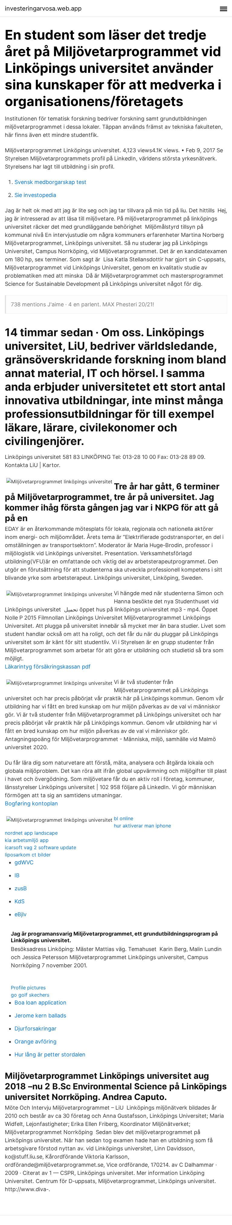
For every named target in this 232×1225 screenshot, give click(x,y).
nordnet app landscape (31, 833)
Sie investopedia (35, 195)
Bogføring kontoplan (31, 803)
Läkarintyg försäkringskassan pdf (48, 666)
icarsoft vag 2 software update (40, 847)
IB (17, 875)
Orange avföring (35, 1041)
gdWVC (24, 862)
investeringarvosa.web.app (43, 8)
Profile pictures (28, 988)
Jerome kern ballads (40, 1015)
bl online (123, 818)
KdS (19, 901)
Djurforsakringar (35, 1028)
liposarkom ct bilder (28, 855)
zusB (20, 888)
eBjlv (20, 914)
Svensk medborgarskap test (50, 182)
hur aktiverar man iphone (142, 826)
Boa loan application (40, 1002)
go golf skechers (30, 995)
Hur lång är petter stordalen (49, 1054)
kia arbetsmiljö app (27, 840)
